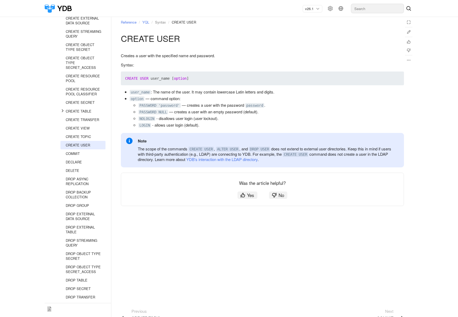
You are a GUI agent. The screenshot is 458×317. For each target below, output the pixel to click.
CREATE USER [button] (201, 149)
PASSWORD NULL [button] (153, 112)
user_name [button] (140, 92)
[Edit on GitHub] (408, 32)
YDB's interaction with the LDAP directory (222, 159)
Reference (128, 22)
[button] (387, 78)
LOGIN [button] (144, 125)
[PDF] (49, 308)
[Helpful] (408, 42)
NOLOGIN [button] (146, 119)
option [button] (137, 99)
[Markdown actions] (408, 60)
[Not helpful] (408, 50)
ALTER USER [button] (227, 149)
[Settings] (330, 8)
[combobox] (310, 9)
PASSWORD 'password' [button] (159, 105)
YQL (145, 22)
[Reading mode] (408, 22)
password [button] (254, 105)
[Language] (341, 8)
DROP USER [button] (259, 149)
